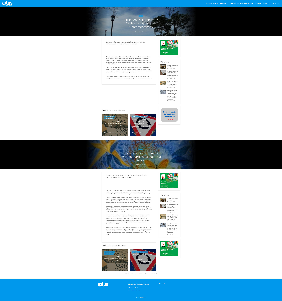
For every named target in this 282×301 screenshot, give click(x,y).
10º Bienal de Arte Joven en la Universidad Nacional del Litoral (141, 274)
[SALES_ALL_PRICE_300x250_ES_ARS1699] (169, 47)
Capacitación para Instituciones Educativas (241, 3)
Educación (258, 3)
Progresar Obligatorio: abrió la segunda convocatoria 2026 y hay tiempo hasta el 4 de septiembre (172, 74)
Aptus (144, 297)
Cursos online (224, 3)
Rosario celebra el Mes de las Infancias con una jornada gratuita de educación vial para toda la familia (142, 123)
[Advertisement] (129, 50)
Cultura (265, 3)
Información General (109, 118)
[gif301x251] (169, 115)
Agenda (134, 116)
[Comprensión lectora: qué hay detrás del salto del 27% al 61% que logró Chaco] (163, 82)
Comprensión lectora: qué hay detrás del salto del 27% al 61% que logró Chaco (114, 123)
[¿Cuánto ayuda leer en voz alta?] (163, 66)
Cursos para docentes (212, 3)
